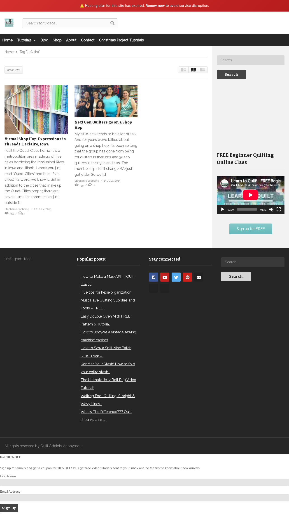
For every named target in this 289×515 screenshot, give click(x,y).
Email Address (10, 491)
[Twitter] (176, 277)
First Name (8, 476)
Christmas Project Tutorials (121, 40)
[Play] (222, 209)
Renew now (155, 5)
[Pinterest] (187, 277)
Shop (57, 40)
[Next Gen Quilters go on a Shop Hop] (106, 101)
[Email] (198, 277)
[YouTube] (164, 277)
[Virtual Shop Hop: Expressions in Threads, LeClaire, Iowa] (36, 109)
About (71, 40)
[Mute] (271, 209)
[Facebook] (153, 277)
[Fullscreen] (278, 209)
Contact (88, 40)
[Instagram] (153, 288)
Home (7, 40)
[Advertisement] (250, 115)
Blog (44, 40)
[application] (250, 195)
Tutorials (25, 40)
